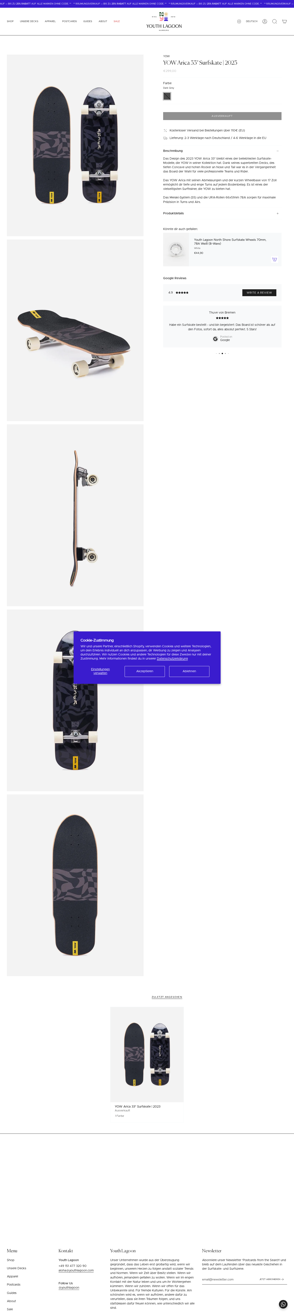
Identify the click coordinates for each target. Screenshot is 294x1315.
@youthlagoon (69, 1287)
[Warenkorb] (284, 21)
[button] (10, 21)
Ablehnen (189, 671)
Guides (12, 1293)
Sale (10, 1309)
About (11, 1301)
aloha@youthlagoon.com (76, 1270)
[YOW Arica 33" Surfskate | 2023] (147, 1054)
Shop (10, 1260)
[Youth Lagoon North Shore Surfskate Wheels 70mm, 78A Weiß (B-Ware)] (176, 249)
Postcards (13, 1284)
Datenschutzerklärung (172, 658)
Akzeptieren (144, 671)
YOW (166, 56)
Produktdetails (173, 213)
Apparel (12, 1276)
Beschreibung (173, 150)
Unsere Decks (16, 1268)
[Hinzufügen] (274, 259)
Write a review (259, 292)
